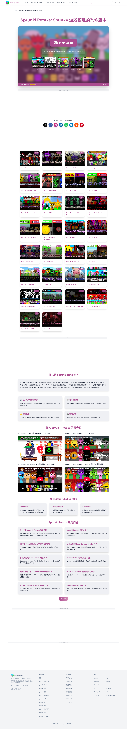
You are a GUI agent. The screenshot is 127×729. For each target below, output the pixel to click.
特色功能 (69, 692)
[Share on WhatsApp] (66, 125)
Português (97, 692)
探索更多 (69, 688)
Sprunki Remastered (45, 716)
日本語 (108, 681)
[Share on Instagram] (56, 125)
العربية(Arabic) (110, 695)
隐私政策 (69, 681)
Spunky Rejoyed (44, 695)
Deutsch (96, 685)
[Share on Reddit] (76, 125)
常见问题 (69, 699)
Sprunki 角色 (42, 702)
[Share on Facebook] (50, 125)
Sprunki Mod (50, 3)
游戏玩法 (69, 695)
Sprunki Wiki (42, 713)
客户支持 (69, 678)
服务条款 (69, 685)
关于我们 (69, 702)
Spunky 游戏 (73, 3)
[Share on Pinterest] (82, 125)
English (96, 678)
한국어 (96, 688)
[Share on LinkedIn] (61, 125)
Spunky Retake (43, 699)
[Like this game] (103, 84)
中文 (107, 678)
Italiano (108, 692)
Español (108, 688)
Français (108, 685)
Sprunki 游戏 (61, 3)
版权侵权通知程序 (16, 689)
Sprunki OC (42, 706)
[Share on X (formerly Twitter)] (45, 125)
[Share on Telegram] (71, 125)
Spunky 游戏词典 (44, 709)
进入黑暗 (63, 599)
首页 (26, 3)
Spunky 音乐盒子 (36, 3)
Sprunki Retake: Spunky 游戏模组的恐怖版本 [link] (31, 10)
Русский (96, 695)
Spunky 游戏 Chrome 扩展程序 (19, 686)
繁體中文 (96, 681)
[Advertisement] (63, 103)
